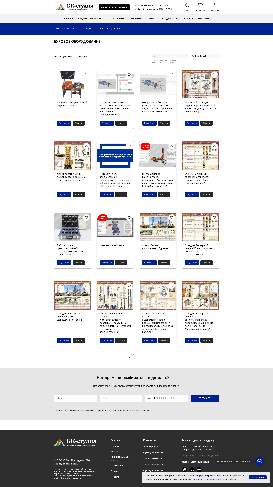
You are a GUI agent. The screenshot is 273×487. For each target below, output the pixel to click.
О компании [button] (117, 18)
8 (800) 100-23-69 (161, 5)
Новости (188, 18)
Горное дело (86, 28)
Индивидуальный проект (92, 18)
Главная (68, 18)
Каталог (71, 28)
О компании (117, 465)
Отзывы (150, 18)
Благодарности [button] (168, 18)
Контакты (203, 18)
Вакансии (136, 18)
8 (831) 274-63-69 (166, 9)
